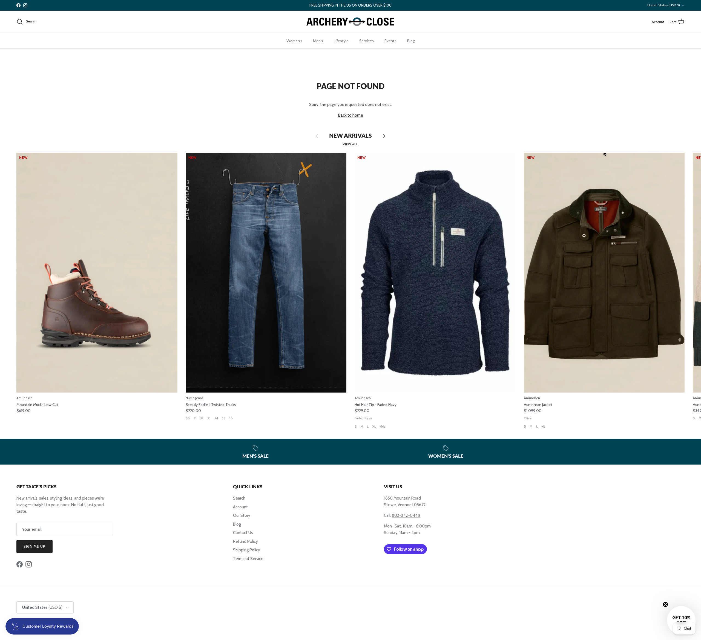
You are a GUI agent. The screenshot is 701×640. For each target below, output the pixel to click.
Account (240, 506)
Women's (294, 40)
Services (366, 40)
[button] (681, 620)
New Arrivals (350, 135)
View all (350, 144)
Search (239, 498)
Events (390, 40)
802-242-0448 (406, 515)
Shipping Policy (246, 549)
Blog (411, 40)
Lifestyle (341, 40)
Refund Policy (245, 541)
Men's (318, 40)
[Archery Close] (350, 21)
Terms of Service (248, 558)
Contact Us (243, 532)
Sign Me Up (34, 546)
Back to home (350, 115)
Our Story (241, 515)
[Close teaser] (665, 604)
